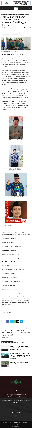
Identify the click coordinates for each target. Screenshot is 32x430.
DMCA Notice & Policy (13, 424)
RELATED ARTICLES (7, 342)
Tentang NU (5, 422)
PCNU (23, 14)
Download (27, 424)
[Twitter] (11, 321)
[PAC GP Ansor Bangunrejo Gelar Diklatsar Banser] (5, 364)
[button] (2, 8)
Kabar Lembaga (10, 14)
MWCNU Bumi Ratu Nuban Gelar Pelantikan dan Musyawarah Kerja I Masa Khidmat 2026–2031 (19, 347)
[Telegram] (21, 321)
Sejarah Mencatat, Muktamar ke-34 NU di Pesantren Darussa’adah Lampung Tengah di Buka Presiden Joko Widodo (8, 334)
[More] (20, 33)
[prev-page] (2, 369)
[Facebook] (7, 321)
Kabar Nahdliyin (17, 14)
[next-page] (5, 369)
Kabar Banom (8, 12)
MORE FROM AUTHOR (18, 342)
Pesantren (27, 14)
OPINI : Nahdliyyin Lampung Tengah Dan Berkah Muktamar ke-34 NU (24, 332)
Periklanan (21, 424)
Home (2, 12)
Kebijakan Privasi (17, 422)
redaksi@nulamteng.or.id (19, 407)
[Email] (17, 321)
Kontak (11, 422)
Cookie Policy (25, 422)
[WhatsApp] (14, 321)
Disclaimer (5, 424)
